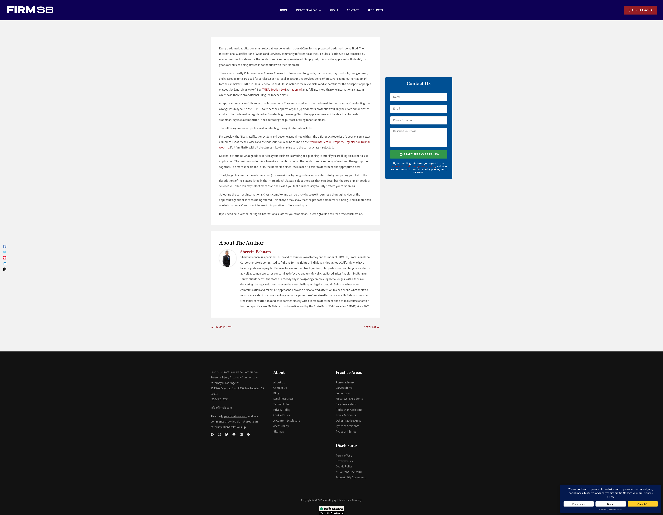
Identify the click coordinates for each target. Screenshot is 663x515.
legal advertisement (234, 416)
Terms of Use (281, 404)
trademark (295, 89)
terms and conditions (404, 166)
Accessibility (281, 426)
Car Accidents (344, 388)
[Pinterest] (4, 257)
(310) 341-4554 (219, 399)
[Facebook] (4, 246)
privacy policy (426, 166)
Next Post (371, 327)
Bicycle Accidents (347, 404)
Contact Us (280, 388)
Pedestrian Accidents (349, 410)
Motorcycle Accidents (349, 399)
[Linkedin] (4, 263)
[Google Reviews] (248, 434)
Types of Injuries (346, 431)
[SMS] (4, 269)
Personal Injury (345, 382)
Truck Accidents (346, 415)
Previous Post (221, 327)
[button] (319, 10)
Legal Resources (283, 399)
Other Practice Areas (348, 421)
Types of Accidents (347, 426)
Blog (276, 393)
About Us (279, 382)
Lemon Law (343, 393)
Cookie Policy (281, 415)
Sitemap (278, 431)
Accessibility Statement (351, 477)
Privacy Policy (281, 410)
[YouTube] (234, 434)
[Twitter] (4, 252)
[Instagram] (219, 434)
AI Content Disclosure (286, 421)
